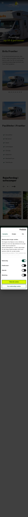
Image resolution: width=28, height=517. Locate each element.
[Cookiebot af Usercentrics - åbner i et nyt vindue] (19, 230)
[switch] (24, 265)
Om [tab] (23, 234)
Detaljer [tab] (14, 234)
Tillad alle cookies (14, 281)
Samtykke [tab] (5, 234)
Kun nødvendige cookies (14, 286)
